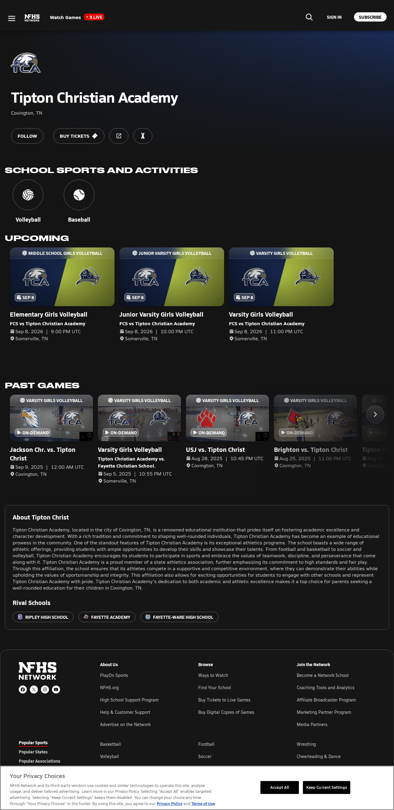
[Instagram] (45, 689)
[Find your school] (309, 16)
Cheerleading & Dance (319, 756)
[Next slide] (375, 414)
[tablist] (49, 751)
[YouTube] (56, 689)
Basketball (110, 744)
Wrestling (306, 744)
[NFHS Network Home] (32, 18)
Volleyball (109, 756)
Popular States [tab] (33, 751)
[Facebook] (23, 689)
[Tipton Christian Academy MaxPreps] (142, 136)
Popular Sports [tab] (33, 742)
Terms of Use (203, 803)
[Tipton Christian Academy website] (118, 136)
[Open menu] (11, 18)
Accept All (279, 787)
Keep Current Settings (326, 787)
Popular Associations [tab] (39, 761)
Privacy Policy (170, 803)
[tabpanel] (237, 756)
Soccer (204, 756)
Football (206, 744)
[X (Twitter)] (34, 689)
